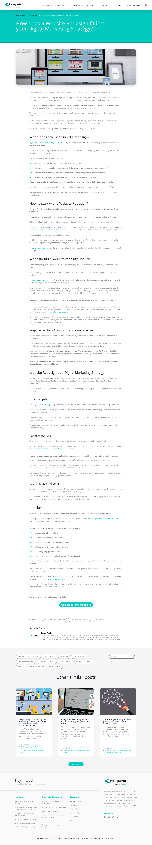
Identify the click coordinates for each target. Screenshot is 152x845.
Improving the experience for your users (103, 518)
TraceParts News (55, 667)
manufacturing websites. (59, 312)
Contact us (73, 805)
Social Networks (99, 620)
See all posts (76, 764)
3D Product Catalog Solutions (53, 5)
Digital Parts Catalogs (26, 662)
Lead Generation (75, 620)
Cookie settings (110, 838)
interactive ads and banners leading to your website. (53, 449)
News (119, 5)
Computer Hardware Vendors (51, 821)
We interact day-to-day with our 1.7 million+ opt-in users (51, 230)
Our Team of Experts (76, 813)
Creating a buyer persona (39, 248)
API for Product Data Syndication (24, 823)
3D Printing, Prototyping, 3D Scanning (31, 667)
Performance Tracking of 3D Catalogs (25, 819)
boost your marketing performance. (52, 579)
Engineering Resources (84, 662)
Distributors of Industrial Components (54, 807)
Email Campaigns (49, 656)
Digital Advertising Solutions (82, 5)
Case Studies (43, 662)
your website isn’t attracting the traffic (47, 143)
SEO (87, 620)
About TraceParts (133, 5)
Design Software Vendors (50, 811)
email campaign (45, 404)
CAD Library (105, 5)
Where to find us (75, 809)
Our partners (74, 817)
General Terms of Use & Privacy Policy (81, 838)
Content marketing (37, 280)
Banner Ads (35, 620)
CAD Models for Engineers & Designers (26, 827)
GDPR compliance (99, 838)
